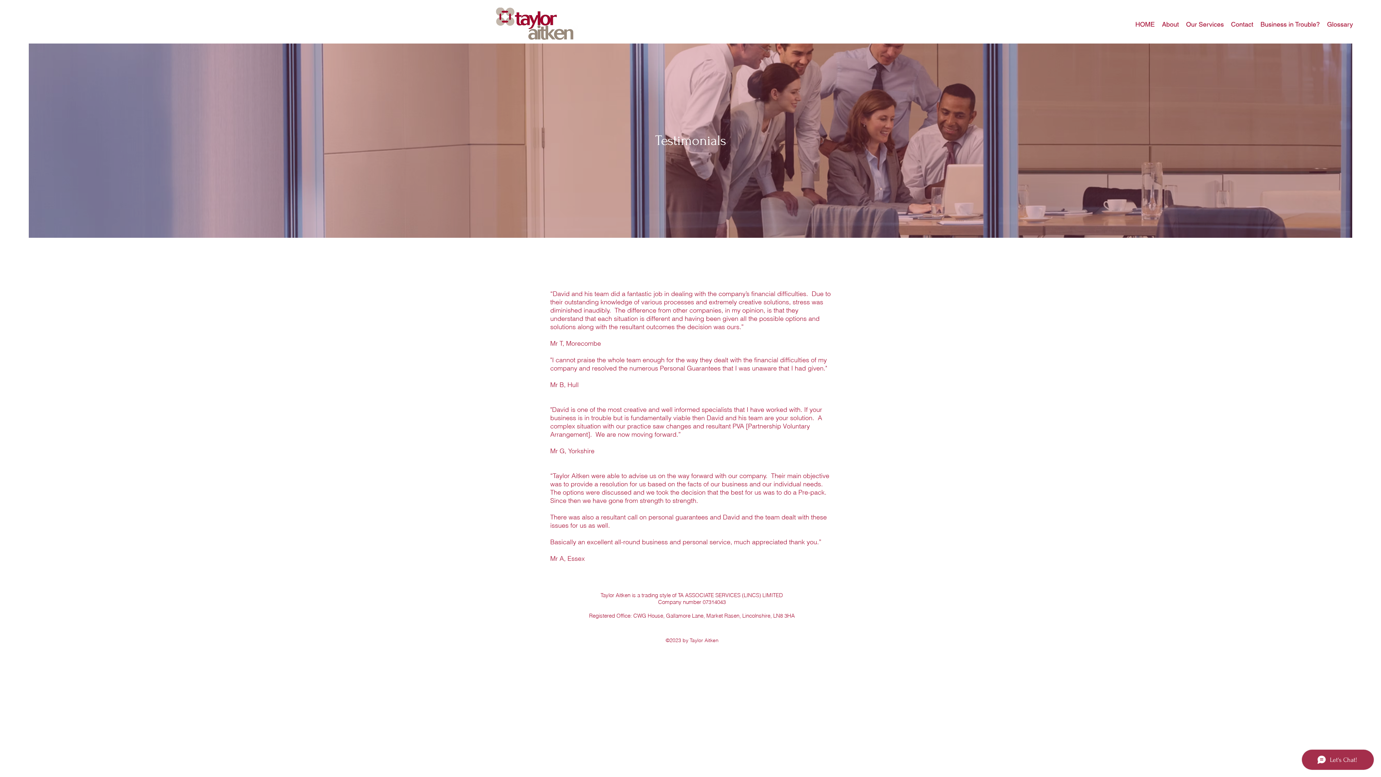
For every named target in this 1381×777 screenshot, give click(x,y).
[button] (1170, 24)
